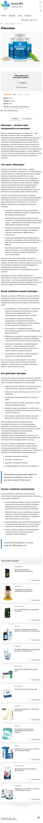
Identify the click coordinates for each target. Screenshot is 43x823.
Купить (23, 83)
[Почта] (40, 6)
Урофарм (17, 785)
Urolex (16, 746)
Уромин (17, 726)
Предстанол (18, 566)
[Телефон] (40, 2)
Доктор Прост (19, 766)
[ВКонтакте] (40, 10)
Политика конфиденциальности (9, 819)
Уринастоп (18, 666)
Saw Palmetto (19, 606)
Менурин (17, 646)
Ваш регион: (29, 20)
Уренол (17, 626)
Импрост (17, 706)
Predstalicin (18, 586)
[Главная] (1, 23)
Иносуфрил (18, 686)
